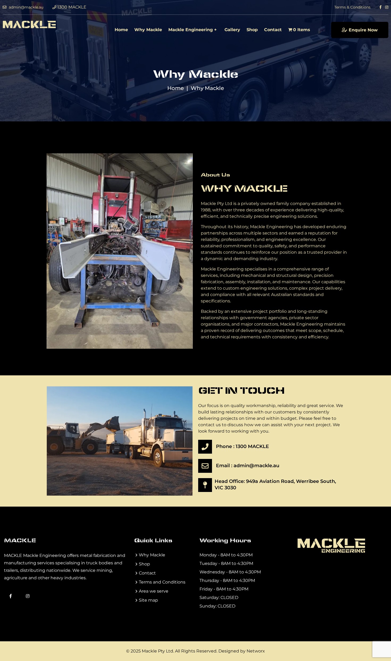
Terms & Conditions (352, 7)
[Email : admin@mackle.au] (205, 466)
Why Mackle (148, 29)
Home (121, 29)
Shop (252, 29)
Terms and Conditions (162, 582)
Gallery (232, 29)
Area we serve (153, 591)
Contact (273, 29)
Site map (148, 600)
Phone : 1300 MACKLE (242, 446)
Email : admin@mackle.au (247, 466)
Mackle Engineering (190, 29)
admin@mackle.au (25, 7)
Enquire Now (363, 29)
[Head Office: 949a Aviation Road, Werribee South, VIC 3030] (205, 485)
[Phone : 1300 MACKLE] (205, 447)
